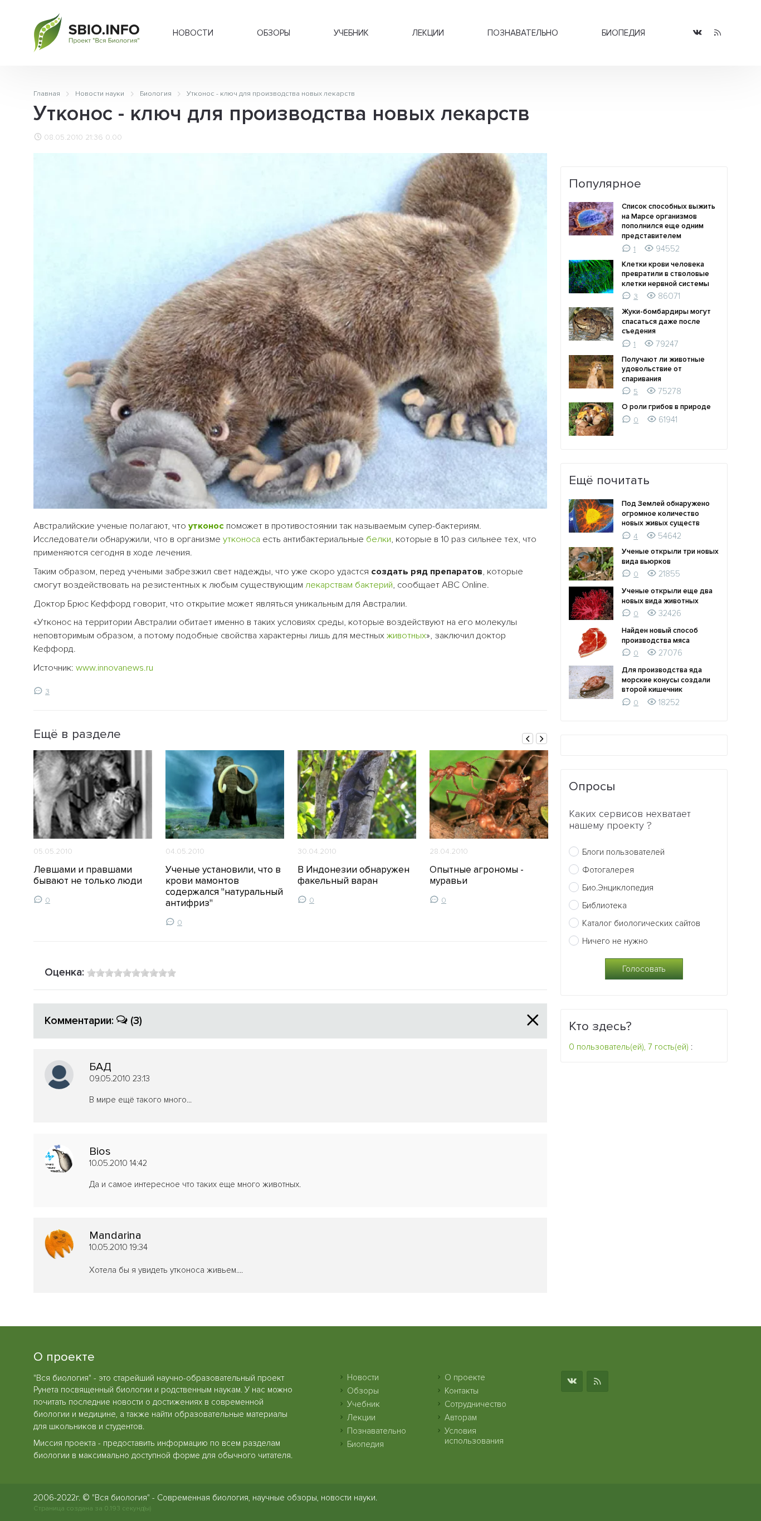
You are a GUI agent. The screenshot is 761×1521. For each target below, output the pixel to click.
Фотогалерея (608, 870)
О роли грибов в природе (666, 406)
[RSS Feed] (717, 33)
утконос (206, 525)
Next (541, 738)
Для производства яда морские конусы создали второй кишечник (666, 680)
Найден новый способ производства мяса (660, 635)
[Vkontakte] (697, 33)
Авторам (461, 1417)
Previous (527, 738)
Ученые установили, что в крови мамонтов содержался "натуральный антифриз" (224, 886)
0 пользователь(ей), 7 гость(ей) (629, 1047)
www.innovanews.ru (114, 667)
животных (406, 635)
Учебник (351, 33)
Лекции (428, 33)
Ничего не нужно (615, 941)
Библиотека (604, 905)
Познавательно (522, 33)
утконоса (241, 539)
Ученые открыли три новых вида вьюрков (670, 556)
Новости (193, 33)
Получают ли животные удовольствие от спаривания (663, 369)
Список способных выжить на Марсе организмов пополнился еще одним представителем (668, 221)
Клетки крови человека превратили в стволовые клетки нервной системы (665, 274)
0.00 (113, 137)
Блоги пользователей (623, 852)
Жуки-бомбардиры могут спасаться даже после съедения (666, 321)
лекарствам (329, 584)
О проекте (465, 1377)
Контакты (462, 1391)
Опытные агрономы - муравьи (477, 875)
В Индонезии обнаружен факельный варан (353, 875)
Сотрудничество (475, 1404)
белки (378, 539)
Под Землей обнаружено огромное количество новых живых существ (666, 513)
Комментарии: (93, 1020)
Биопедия (623, 33)
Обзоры (273, 33)
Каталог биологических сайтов (641, 923)
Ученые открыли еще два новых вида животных (667, 596)
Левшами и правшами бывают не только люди (87, 875)
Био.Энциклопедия (617, 888)
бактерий (374, 584)
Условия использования (474, 1436)
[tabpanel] (93, 827)
